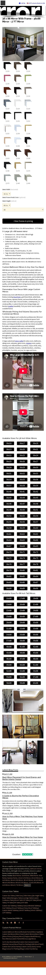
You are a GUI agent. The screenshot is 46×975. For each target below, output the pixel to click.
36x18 (35, 443)
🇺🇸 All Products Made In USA (36, 3)
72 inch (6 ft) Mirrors (35, 883)
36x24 (35, 455)
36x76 (8, 564)
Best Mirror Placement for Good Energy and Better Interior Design (21, 778)
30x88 (35, 622)
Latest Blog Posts (10, 770)
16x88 (8, 598)
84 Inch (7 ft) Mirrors (16, 885)
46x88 (8, 658)
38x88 (22, 640)
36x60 (35, 528)
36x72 (35, 552)
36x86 (22, 582)
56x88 (22, 677)
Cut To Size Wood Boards (10, 942)
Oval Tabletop (6, 908)
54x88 (35, 670)
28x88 (8, 622)
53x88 (22, 670)
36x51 (35, 509)
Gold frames (25, 876)
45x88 (35, 652)
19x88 (8, 604)
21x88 (35, 604)
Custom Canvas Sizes (28, 947)
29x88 (22, 622)
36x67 (8, 546)
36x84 (35, 576)
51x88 (35, 664)
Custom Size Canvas (26, 942)
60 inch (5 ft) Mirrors (22, 883)
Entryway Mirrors (18, 937)
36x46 (8, 503)
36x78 (35, 564)
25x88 (8, 616)
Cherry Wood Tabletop (31, 908)
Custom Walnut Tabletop (10, 910)
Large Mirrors (32, 939)
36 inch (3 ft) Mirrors (16, 880)
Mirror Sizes (19, 934)
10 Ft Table (24, 903)
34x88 (8, 634)
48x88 (35, 658)
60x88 (35, 683)
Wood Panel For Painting (22, 944)
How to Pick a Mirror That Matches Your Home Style (22, 817)
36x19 (8, 449)
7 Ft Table (10, 903)
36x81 (35, 570)
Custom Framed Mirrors (19, 939)
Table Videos (28, 896)
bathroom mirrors (36, 869)
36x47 (22, 503)
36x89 (22, 588)
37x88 (8, 640)
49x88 (8, 664)
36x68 (22, 546)
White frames (34, 876)
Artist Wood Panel (37, 944)
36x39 (35, 485)
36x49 (8, 509)
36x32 (22, 473)
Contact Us (27, 949)
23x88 (22, 610)
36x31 (8, 473)
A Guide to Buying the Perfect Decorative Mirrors (20, 797)
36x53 (22, 515)
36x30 (35, 467)
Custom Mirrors (29, 934)
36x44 (22, 497)
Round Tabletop (17, 908)
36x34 (8, 479)
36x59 (22, 528)
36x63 (35, 534)
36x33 (35, 473)
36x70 (8, 552)
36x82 (8, 576)
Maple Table (6, 898)
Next (42, 40)
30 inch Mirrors (36, 878)
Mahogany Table (16, 898)
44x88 (22, 652)
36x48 (35, 503)
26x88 (22, 616)
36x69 (35, 546)
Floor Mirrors (6, 939)
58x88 (8, 683)
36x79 (8, 570)
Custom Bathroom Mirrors (10, 932)
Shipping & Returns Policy (10, 958)
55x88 (8, 677)
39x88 (35, 640)
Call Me (22, 3)
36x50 (22, 509)
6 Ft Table (33, 900)
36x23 (22, 455)
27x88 (35, 616)
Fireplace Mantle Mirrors (32, 937)
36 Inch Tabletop (24, 910)
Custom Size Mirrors (8, 934)
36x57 (35, 521)
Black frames (17, 876)
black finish (17, 297)
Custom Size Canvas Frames (11, 947)
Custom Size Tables (8, 896)
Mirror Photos (7, 937)
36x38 (22, 485)
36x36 (35, 479)
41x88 (22, 646)
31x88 (8, 628)
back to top (23, 964)
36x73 (8, 558)
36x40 (8, 491)
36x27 (35, 461)
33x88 (35, 628)
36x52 (8, 515)
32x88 (22, 628)
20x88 (22, 604)
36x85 (8, 582)
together (10, 306)
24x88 (35, 610)
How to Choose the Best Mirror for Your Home (22, 837)
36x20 (22, 449)
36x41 (22, 491)
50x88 (22, 664)
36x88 (8, 588)
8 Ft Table (17, 903)
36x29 (22, 467)
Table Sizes (19, 896)
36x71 (22, 552)
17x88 (22, 598)
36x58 (8, 528)
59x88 (22, 683)
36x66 (35, 540)
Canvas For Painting (12, 949)
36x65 (22, 540)
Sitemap (35, 949)
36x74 (22, 558)
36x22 (8, 455)
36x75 (35, 558)
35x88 (22, 634)
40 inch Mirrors (28, 880)
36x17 (22, 443)
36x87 (35, 582)
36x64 (8, 540)
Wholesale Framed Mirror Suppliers (31, 932)
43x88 (8, 652)
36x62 (22, 534)
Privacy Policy (28, 956)
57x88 (35, 677)
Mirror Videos (39, 934)
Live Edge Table (27, 898)
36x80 (22, 570)
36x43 (8, 497)
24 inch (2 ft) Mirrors (24, 878)
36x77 (22, 564)
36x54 (35, 515)
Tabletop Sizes (21, 906)
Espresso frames (12, 878)
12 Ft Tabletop (6, 913)
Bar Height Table (38, 896)
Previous (4, 40)
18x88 (35, 598)
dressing (28, 343)
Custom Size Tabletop (9, 906)
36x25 (8, 461)
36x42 (35, 491)
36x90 (35, 588)
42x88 (35, 646)
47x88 (22, 658)
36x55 (8, 521)
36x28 (8, 467)
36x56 (22, 521)
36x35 (22, 479)
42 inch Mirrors (38, 880)
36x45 (35, 497)
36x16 (8, 443)
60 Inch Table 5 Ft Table (21, 900)
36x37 (8, 485)
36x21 (35, 449)
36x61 (8, 534)
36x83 (22, 576)
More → (27, 885)
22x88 (8, 610)
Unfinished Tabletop (33, 906)
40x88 (8, 646)
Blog (21, 949)
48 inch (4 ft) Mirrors (8, 883)
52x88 (8, 670)
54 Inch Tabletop (36, 910)
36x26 (22, 461)
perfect (21, 341)
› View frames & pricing (23, 221)
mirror (17, 341)
